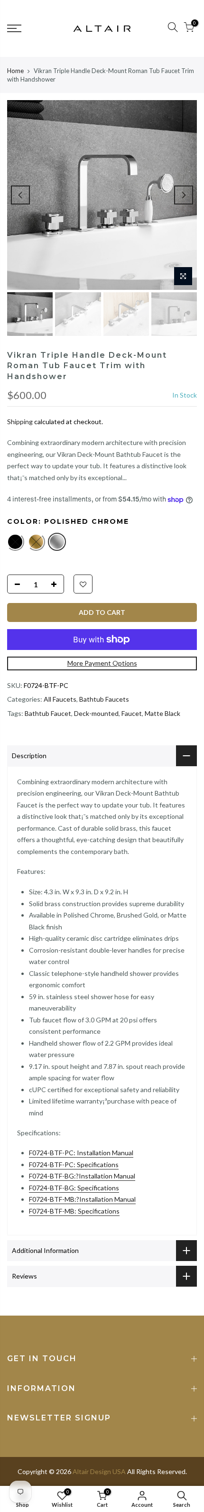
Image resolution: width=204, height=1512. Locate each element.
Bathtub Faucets (104, 699)
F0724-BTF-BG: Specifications (74, 1188)
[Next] (183, 195)
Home (15, 70)
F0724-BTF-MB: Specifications (74, 1211)
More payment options (102, 663)
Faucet (131, 713)
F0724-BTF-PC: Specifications (74, 1164)
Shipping (20, 421)
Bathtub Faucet (48, 713)
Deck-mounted (96, 713)
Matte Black (162, 713)
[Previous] (20, 195)
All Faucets (60, 699)
